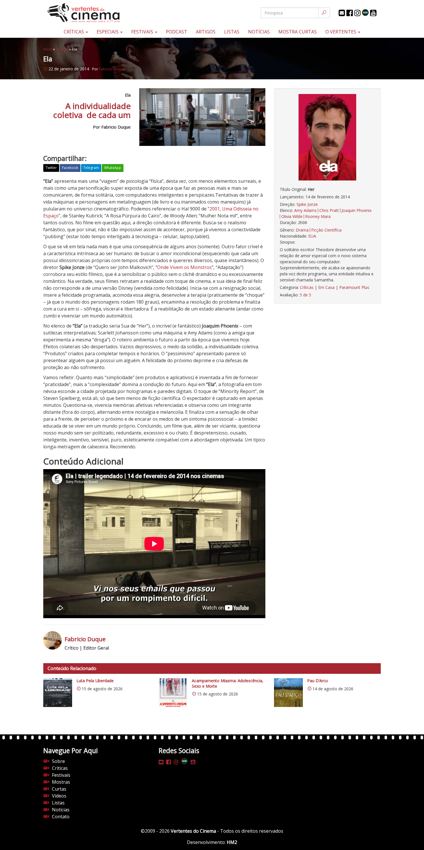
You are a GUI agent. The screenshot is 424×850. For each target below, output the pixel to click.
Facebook (70, 167)
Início (47, 49)
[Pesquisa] (324, 12)
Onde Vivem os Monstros (184, 267)
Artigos (205, 32)
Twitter (51, 167)
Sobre (58, 761)
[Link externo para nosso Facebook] (349, 13)
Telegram (91, 167)
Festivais (142, 32)
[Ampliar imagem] (327, 137)
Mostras (61, 782)
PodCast (176, 32)
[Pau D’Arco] (288, 692)
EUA (312, 236)
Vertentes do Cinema (193, 831)
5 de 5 (305, 295)
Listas (231, 32)
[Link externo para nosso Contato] (342, 13)
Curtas (59, 789)
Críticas (74, 32)
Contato (61, 816)
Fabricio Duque (112, 69)
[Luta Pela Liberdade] (57, 692)
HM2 (232, 842)
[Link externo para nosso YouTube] (373, 13)
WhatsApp (112, 167)
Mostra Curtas (297, 32)
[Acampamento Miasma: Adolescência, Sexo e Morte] (173, 692)
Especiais (108, 32)
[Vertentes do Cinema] (99, 13)
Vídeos (59, 796)
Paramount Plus (354, 287)
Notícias (259, 32)
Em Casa (326, 287)
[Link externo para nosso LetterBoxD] (365, 12)
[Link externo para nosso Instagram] (357, 13)
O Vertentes (341, 32)
